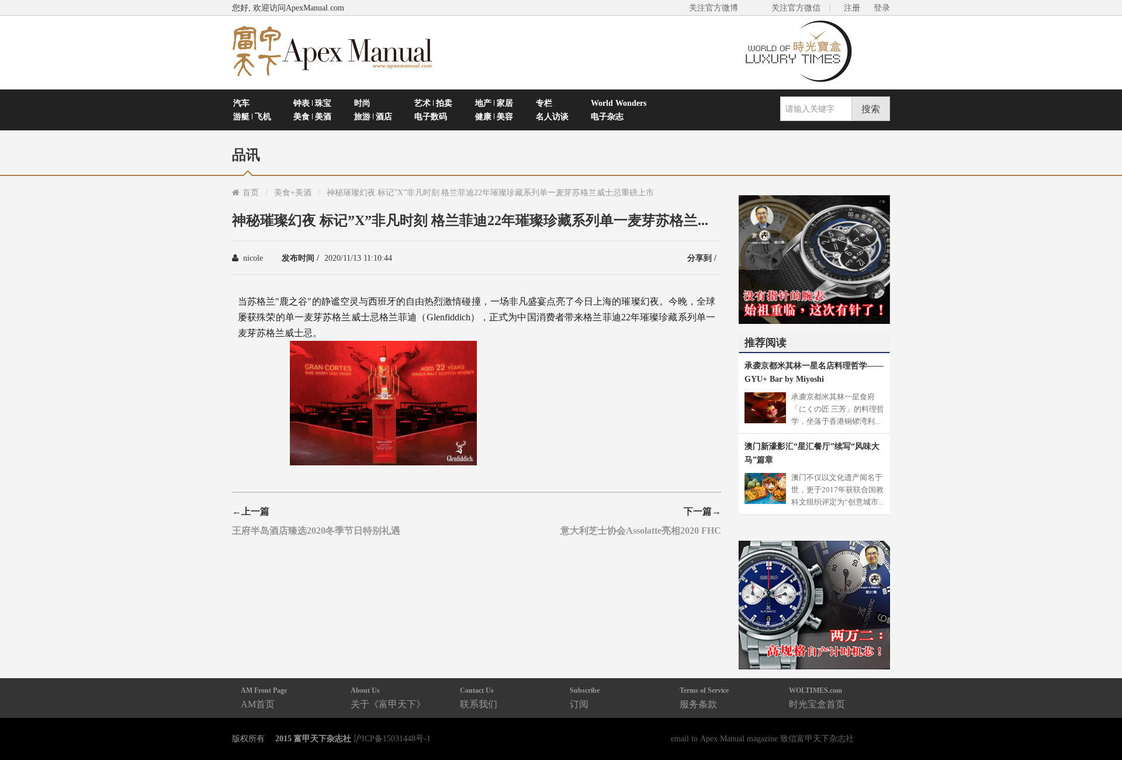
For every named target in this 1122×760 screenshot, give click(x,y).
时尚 (362, 103)
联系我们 (478, 698)
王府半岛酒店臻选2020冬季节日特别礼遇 (316, 530)
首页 (251, 192)
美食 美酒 (312, 116)
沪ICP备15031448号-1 (392, 738)
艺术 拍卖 (433, 103)
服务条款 (704, 698)
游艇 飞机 (252, 116)
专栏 (544, 103)
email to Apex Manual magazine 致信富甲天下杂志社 (762, 738)
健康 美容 (494, 116)
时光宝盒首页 (817, 698)
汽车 (241, 103)
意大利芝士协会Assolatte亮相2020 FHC (640, 530)
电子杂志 (607, 116)
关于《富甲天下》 (388, 698)
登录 (882, 8)
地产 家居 (494, 103)
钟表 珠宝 (312, 103)
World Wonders (618, 103)
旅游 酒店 (373, 116)
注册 (852, 8)
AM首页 (264, 698)
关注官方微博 (713, 8)
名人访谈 (552, 116)
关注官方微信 (795, 8)
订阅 (585, 698)
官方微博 (1099, 723)
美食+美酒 (292, 192)
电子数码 (430, 116)
